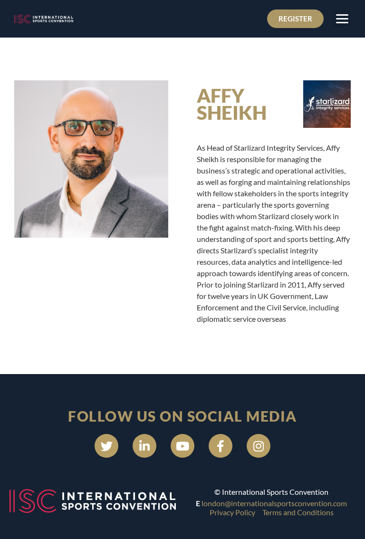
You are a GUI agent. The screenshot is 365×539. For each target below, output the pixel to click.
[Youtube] (182, 446)
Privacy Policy (232, 512)
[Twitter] (106, 446)
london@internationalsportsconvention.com (274, 503)
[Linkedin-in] (144, 446)
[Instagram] (258, 446)
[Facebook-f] (220, 446)
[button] (342, 19)
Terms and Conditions (298, 512)
